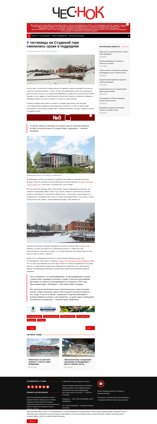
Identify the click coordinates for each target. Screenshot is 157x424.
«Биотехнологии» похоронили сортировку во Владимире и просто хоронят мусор (77, 362)
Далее (89, 328)
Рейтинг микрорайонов (59, 36)
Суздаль (32, 320)
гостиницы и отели (52, 316)
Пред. (32, 328)
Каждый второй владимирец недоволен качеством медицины (112, 81)
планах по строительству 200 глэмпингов (74, 261)
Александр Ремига (35, 316)
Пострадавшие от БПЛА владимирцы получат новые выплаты (112, 100)
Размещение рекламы (76, 36)
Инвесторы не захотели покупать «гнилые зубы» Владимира (40, 362)
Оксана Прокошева (34, 51)
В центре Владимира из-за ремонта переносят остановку (111, 62)
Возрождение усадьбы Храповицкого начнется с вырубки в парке (112, 109)
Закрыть (32, 421)
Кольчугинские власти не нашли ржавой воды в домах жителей (112, 90)
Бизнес (55, 51)
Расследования (44, 36)
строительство (83, 316)
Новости (35, 36)
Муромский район (68, 316)
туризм (42, 320)
